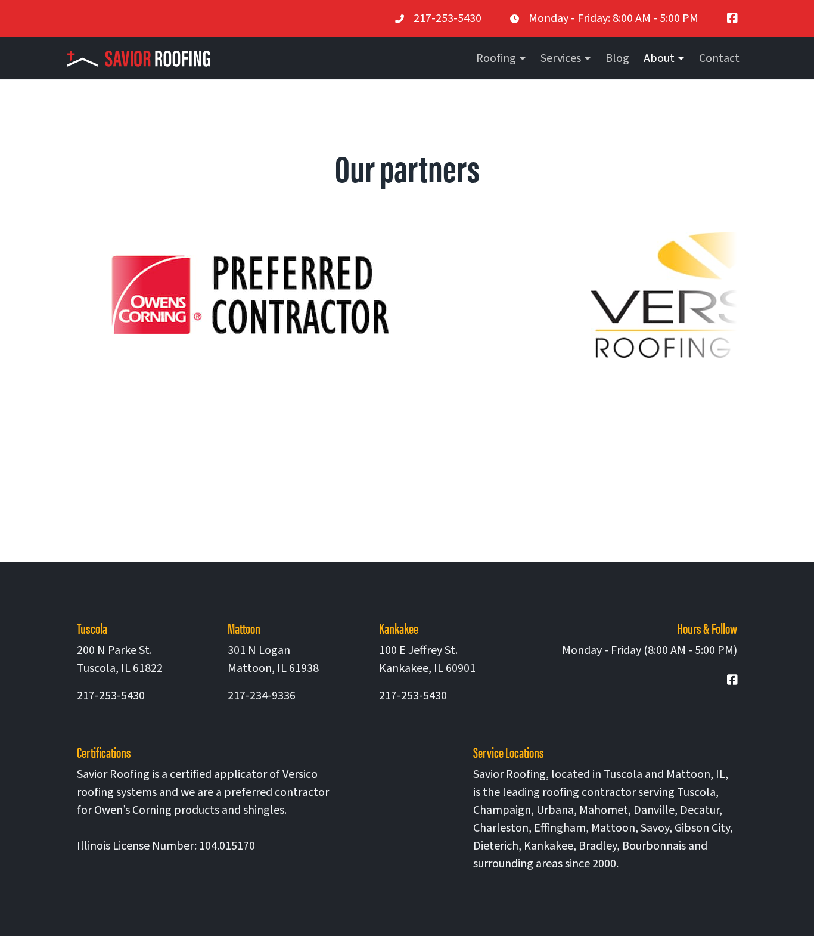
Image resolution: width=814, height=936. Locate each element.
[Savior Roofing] (143, 58)
